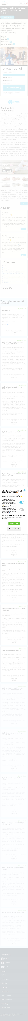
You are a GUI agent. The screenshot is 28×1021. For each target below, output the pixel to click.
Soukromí (4, 517)
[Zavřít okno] (24, 490)
